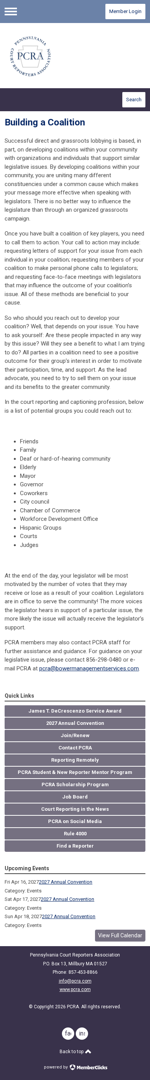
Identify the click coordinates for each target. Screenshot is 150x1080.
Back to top (72, 1051)
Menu (11, 11)
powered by (56, 1067)
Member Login (125, 11)
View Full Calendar (120, 935)
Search (134, 99)
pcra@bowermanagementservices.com (89, 668)
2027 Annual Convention (65, 882)
